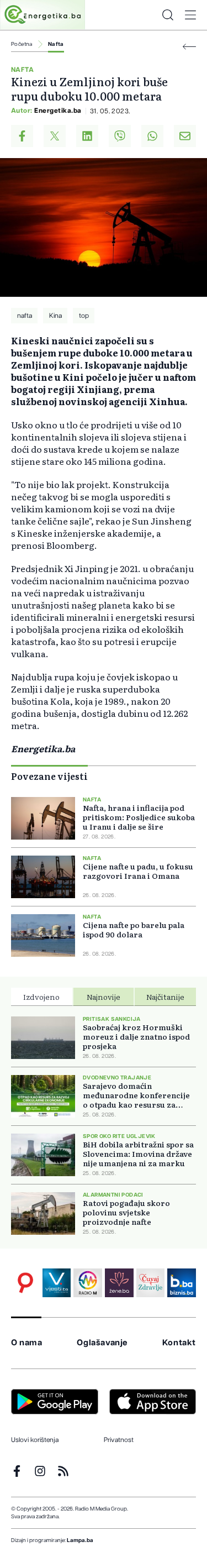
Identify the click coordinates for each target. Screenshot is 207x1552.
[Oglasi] (25, 1282)
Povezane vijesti (49, 776)
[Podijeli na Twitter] (55, 136)
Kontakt (179, 1343)
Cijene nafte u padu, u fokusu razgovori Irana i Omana (138, 871)
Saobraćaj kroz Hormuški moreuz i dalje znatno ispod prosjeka (136, 1037)
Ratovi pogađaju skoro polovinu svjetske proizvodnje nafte (126, 1212)
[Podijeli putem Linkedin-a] (87, 136)
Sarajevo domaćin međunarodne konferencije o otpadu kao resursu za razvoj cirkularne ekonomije (139, 1095)
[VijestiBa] (57, 1282)
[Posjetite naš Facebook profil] (17, 1471)
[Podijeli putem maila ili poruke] (185, 136)
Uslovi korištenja (35, 1439)
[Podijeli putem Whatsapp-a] (152, 136)
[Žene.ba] (119, 1282)
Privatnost (119, 1439)
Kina (55, 315)
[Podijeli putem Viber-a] (120, 136)
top (84, 315)
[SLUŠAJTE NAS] (87, 1282)
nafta (24, 315)
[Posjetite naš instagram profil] (40, 1471)
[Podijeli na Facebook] (22, 136)
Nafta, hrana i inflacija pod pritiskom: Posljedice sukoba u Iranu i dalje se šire (139, 817)
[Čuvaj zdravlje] (150, 1282)
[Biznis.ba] (181, 1282)
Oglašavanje (102, 1343)
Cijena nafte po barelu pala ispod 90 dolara (133, 929)
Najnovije (103, 996)
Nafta (56, 44)
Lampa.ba (80, 1540)
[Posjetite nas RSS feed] (63, 1471)
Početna (22, 44)
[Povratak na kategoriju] (189, 47)
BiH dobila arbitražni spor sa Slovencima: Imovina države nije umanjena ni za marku (138, 1154)
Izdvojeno (41, 996)
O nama (27, 1343)
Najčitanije (165, 996)
